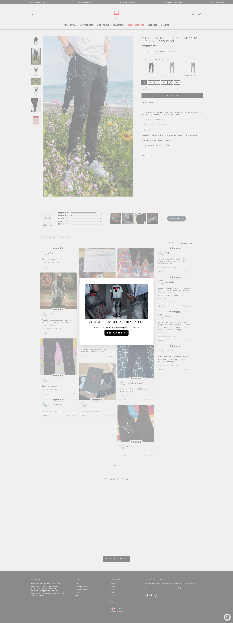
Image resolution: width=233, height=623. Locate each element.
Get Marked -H (116, 333)
